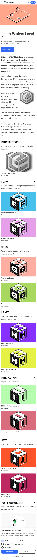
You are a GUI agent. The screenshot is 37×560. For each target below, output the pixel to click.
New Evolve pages (27, 69)
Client (10, 133)
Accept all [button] (9, 551)
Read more (7, 537)
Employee (18, 133)
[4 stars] (15, 43)
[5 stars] (17, 43)
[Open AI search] (28, 2)
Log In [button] (33, 2)
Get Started (6, 49)
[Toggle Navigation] (2, 2)
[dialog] (18, 544)
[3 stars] (14, 43)
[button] (18, 556)
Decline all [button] (27, 551)
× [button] (35, 530)
